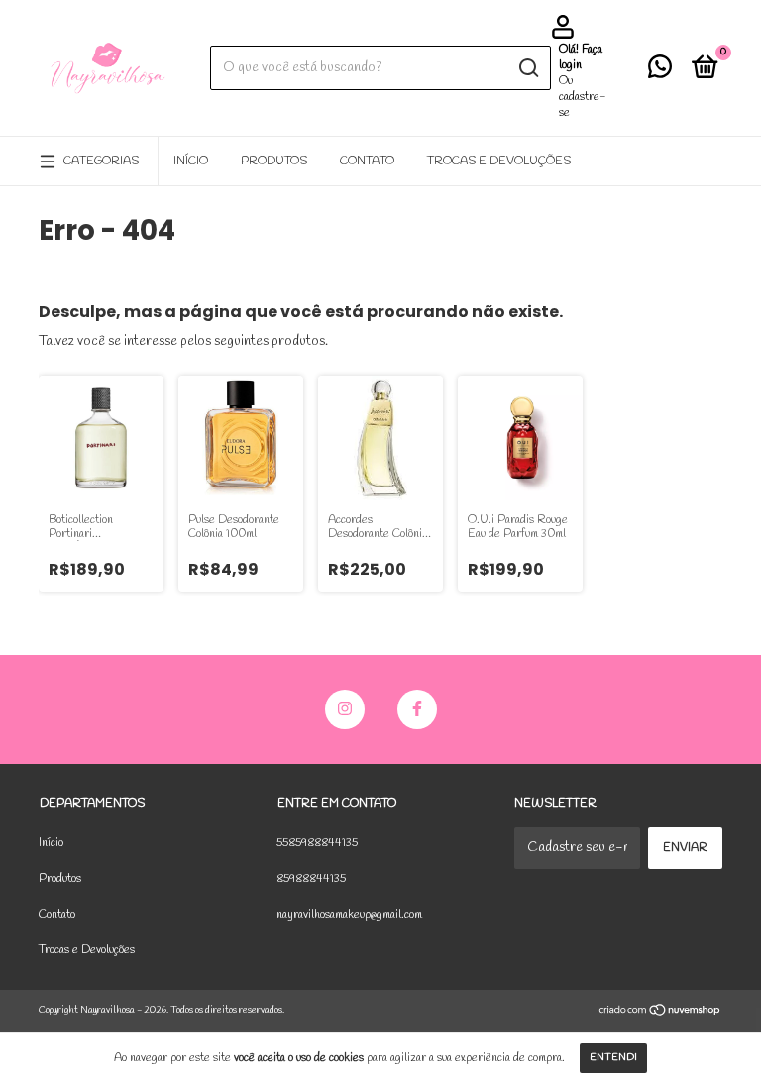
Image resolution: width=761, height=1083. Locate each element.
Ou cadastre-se (582, 97)
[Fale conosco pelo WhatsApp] (660, 72)
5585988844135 (317, 843)
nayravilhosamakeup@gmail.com (349, 914)
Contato (367, 161)
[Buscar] (527, 68)
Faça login (580, 57)
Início (190, 161)
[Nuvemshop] (660, 1013)
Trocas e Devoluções (499, 161)
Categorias (101, 161)
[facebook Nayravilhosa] (417, 709)
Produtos (274, 161)
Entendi (613, 1057)
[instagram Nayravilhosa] (345, 709)
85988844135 (311, 879)
